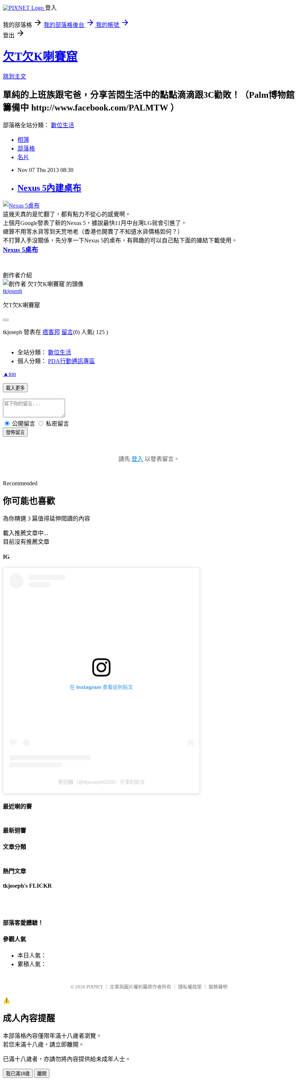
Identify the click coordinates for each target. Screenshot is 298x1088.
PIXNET (94, 986)
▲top (9, 374)
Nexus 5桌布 (20, 249)
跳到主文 (14, 76)
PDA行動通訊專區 (71, 361)
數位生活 (62, 125)
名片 (23, 157)
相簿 (23, 140)
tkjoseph (12, 291)
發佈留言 (15, 432)
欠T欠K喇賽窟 (40, 56)
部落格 (26, 148)
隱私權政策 (190, 986)
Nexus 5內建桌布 (49, 188)
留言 (67, 332)
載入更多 (15, 388)
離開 (42, 1073)
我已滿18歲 (18, 1073)
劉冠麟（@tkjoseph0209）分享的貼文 (101, 782)
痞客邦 (51, 332)
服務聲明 (218, 986)
